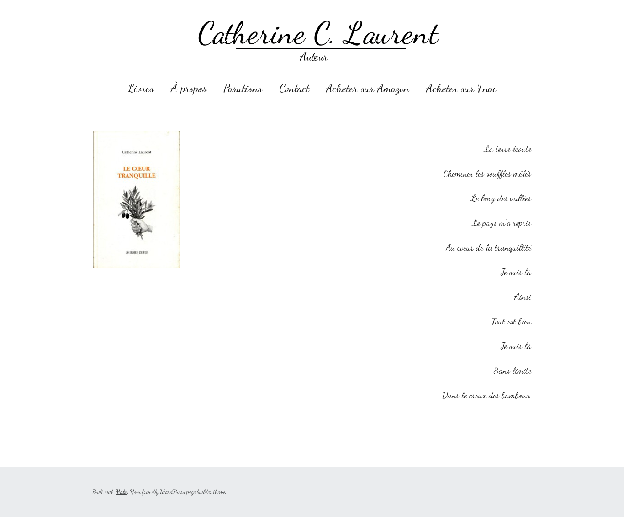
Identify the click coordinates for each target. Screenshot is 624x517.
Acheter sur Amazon (367, 88)
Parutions (242, 88)
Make (121, 492)
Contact (294, 88)
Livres (140, 88)
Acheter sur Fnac (461, 88)
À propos (188, 88)
